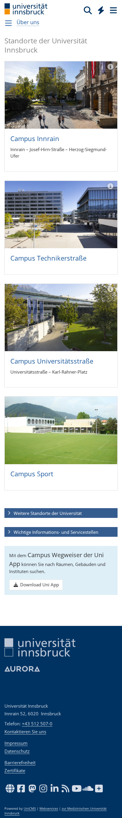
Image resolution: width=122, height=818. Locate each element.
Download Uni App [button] (39, 585)
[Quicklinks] (101, 10)
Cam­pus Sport (31, 473)
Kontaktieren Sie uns (25, 731)
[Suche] (87, 10)
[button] (61, 513)
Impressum (16, 743)
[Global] (99, 9)
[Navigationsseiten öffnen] (8, 23)
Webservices (48, 808)
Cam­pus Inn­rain (34, 138)
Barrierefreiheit (20, 762)
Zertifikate (14, 770)
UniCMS (30, 808)
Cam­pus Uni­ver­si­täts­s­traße (51, 360)
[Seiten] (113, 10)
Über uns (28, 22)
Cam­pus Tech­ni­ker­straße (48, 257)
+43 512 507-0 (37, 724)
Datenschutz (17, 751)
